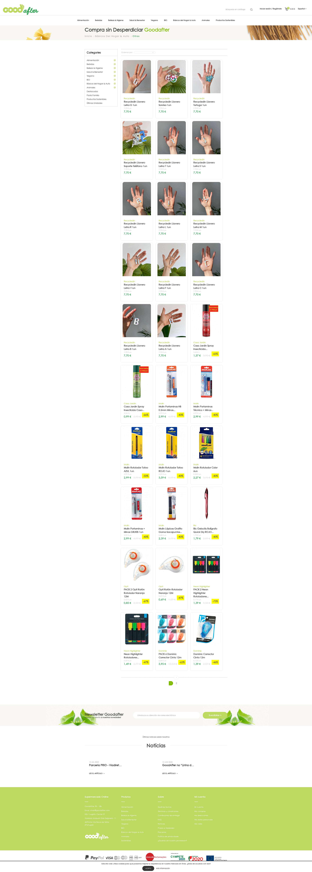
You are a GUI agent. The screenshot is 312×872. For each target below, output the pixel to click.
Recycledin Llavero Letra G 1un (134, 103)
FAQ (159, 820)
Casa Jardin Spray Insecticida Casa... (134, 408)
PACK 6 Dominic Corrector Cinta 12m (170, 656)
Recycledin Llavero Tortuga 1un (204, 103)
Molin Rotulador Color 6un (205, 469)
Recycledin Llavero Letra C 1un (204, 286)
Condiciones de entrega (169, 815)
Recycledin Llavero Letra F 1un (169, 286)
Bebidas (90, 64)
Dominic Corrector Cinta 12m (203, 656)
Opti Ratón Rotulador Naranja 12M (170, 591)
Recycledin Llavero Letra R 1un (134, 225)
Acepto (148, 868)
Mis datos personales (203, 820)
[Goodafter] (20, 9)
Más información (163, 868)
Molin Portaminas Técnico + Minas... (203, 408)
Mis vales (198, 824)
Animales (91, 87)
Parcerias (162, 832)
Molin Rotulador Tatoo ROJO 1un (171, 469)
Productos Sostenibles (96, 99)
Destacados (92, 91)
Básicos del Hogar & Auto (98, 83)
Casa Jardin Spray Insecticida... (203, 347)
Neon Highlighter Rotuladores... (133, 656)
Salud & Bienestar (95, 72)
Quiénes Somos (164, 807)
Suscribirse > (215, 715)
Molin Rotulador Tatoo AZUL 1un (136, 469)
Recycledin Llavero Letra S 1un (204, 164)
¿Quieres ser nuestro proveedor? (172, 840)
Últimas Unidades (94, 103)
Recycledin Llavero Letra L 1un (169, 225)
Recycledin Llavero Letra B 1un (134, 347)
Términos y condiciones (168, 811)
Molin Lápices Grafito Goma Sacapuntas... (170, 530)
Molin (161, 403)
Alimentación (93, 60)
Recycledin (129, 98)
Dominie (163, 651)
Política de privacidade (168, 836)
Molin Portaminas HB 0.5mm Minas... (170, 408)
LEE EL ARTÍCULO (96, 773)
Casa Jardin (199, 342)
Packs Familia (93, 95)
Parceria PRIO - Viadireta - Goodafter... (105, 765)
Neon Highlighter (201, 586)
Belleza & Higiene (95, 68)
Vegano (90, 76)
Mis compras (200, 811)
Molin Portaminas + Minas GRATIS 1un (134, 530)
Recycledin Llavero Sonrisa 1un (169, 103)
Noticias (161, 824)
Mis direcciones (201, 815)
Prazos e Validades (166, 828)
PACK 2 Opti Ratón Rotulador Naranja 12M (134, 593)
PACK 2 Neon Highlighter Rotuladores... (201, 593)
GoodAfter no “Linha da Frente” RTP (178, 765)
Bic (194, 525)
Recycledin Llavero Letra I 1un (134, 286)
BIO (88, 80)
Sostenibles (126, 840)
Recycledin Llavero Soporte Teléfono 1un (135, 164)
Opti (126, 586)
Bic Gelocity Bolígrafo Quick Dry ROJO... (205, 530)
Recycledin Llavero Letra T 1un (169, 164)
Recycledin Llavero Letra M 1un (204, 225)
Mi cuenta (198, 807)
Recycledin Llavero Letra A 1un (169, 347)
